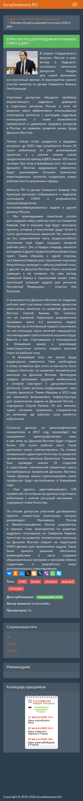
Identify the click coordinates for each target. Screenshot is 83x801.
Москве (35, 581)
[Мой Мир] (21, 573)
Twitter (12, 643)
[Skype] (59, 573)
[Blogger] (34, 573)
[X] (28, 573)
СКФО (22, 581)
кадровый (68, 581)
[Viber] (46, 573)
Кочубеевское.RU (20, 4)
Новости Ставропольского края (40, 19)
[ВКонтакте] (9, 573)
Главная (12, 19)
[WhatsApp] (52, 573)
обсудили (51, 581)
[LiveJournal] (40, 573)
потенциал (16, 588)
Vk (8, 637)
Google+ (12, 650)
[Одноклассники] (15, 573)
